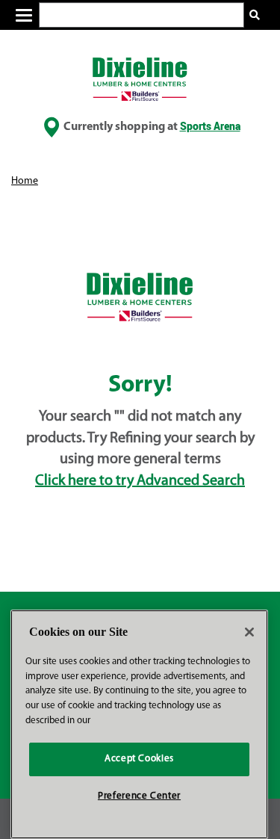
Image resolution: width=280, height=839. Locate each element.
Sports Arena (210, 126)
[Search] (255, 15)
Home (24, 181)
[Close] (249, 632)
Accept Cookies (139, 759)
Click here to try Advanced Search (140, 481)
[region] (139, 724)
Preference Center (139, 796)
